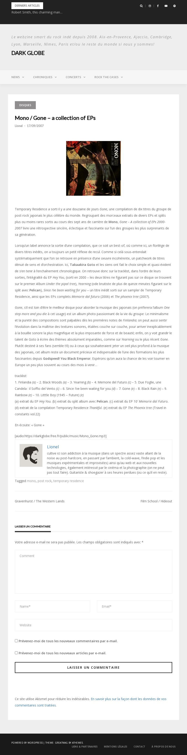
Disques (25, 105)
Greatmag (61, 742)
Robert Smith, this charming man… (36, 12)
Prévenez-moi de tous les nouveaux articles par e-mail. (62, 653)
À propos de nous (164, 746)
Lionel (19, 126)
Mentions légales (115, 746)
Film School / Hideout (156, 501)
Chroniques (42, 77)
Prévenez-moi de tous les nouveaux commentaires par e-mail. (68, 641)
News (15, 77)
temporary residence (68, 481)
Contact (139, 746)
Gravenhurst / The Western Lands (40, 501)
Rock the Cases (106, 77)
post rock (45, 481)
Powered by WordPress (27, 742)
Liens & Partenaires (85, 746)
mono (31, 481)
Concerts (73, 77)
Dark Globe (28, 52)
